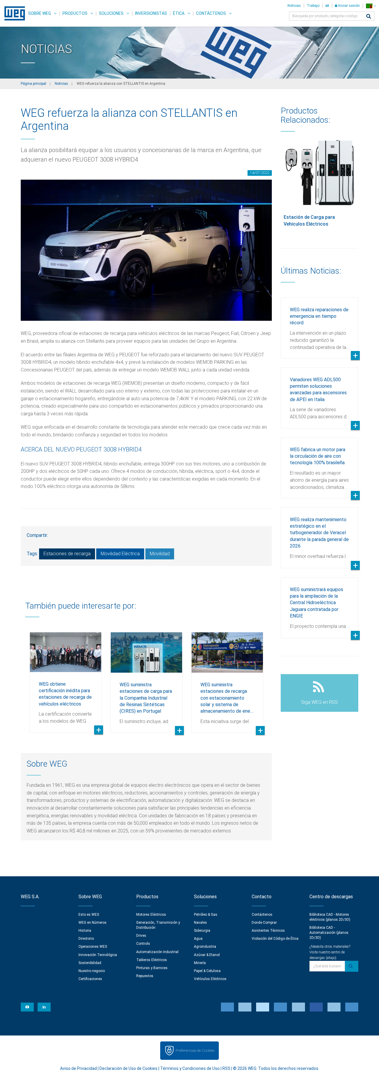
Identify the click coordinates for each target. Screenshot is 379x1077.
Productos (74, 13)
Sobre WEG (39, 13)
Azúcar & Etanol (207, 955)
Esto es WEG (88, 914)
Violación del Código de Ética (275, 938)
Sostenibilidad (89, 963)
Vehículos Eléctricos (210, 979)
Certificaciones (90, 979)
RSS (226, 1068)
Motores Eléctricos (151, 914)
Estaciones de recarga (67, 553)
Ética (178, 13)
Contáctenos (211, 13)
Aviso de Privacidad (78, 1068)
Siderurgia (202, 930)
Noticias (294, 6)
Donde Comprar (264, 922)
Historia (84, 930)
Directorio (86, 938)
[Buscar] (369, 17)
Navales (200, 922)
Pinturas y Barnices (152, 968)
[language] (371, 6)
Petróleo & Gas (205, 914)
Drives (141, 936)
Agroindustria (205, 946)
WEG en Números (92, 922)
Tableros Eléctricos (151, 960)
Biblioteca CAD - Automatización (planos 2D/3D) (329, 933)
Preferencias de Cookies (195, 1050)
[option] (65, 678)
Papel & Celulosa (207, 971)
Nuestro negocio (91, 971)
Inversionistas (151, 13)
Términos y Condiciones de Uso (190, 1068)
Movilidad (160, 553)
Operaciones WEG (92, 946)
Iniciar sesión (348, 6)
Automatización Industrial (157, 952)
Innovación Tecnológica (97, 955)
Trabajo (313, 6)
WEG (12, 13)
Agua (198, 938)
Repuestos (144, 976)
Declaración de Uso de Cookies (128, 1068)
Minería (200, 963)
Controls (143, 944)
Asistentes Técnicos (268, 930)
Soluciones (111, 13)
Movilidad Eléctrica (120, 553)
